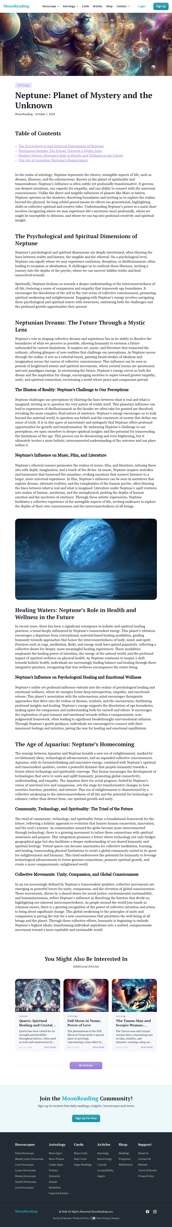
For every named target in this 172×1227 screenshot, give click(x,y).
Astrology (69, 6)
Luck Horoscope (24, 1187)
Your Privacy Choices (107, 1218)
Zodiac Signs (56, 1165)
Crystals (102, 1165)
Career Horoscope (25, 1170)
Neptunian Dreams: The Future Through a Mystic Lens (60, 150)
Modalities (55, 1187)
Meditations (126, 1165)
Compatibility (105, 1170)
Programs (124, 1159)
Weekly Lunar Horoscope (29, 1159)
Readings (124, 1153)
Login (141, 6)
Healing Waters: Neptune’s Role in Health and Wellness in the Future (70, 155)
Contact (122, 6)
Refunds (142, 1165)
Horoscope (49, 6)
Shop (109, 6)
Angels (101, 1176)
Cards (85, 6)
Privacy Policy (146, 1176)
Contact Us (144, 1159)
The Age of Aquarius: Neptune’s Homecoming (53, 160)
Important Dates (59, 1193)
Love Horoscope (24, 1165)
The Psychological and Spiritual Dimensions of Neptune (61, 146)
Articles (97, 6)
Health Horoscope (25, 1182)
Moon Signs (55, 1153)
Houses (53, 1182)
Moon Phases (56, 1159)
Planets (53, 1170)
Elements (54, 1176)
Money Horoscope (25, 1176)
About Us (143, 1153)
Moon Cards (80, 1153)
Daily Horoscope (24, 1153)
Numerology (104, 1159)
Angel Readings (83, 1165)
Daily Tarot (80, 1159)
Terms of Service (147, 1170)
